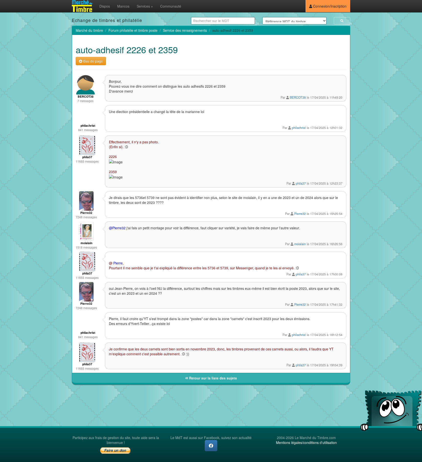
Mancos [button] (123, 6)
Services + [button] (145, 6)
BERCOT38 (298, 97)
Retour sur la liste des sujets (212, 378)
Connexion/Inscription (329, 6)
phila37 (301, 183)
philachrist (299, 128)
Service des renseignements (185, 30)
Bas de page (92, 61)
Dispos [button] (104, 6)
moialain (300, 244)
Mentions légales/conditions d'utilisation (306, 442)
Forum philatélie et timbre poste (133, 30)
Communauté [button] (170, 6)
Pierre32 (300, 213)
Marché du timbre (89, 30)
